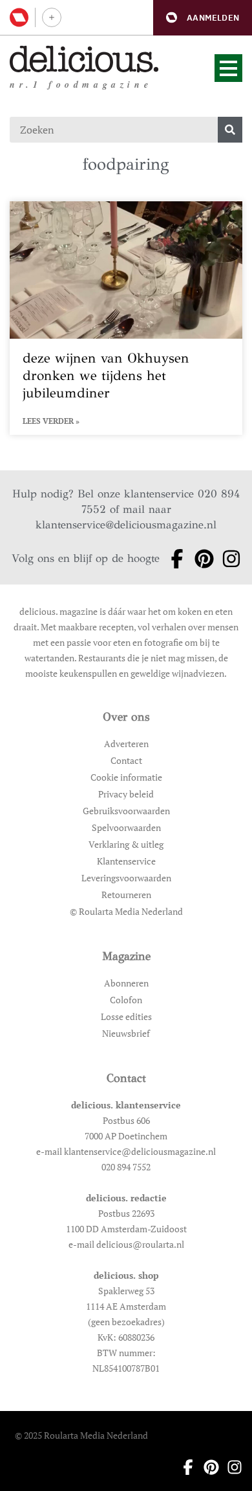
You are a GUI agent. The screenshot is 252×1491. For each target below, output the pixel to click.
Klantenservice (126, 861)
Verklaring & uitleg (126, 844)
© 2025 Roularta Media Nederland (81, 1435)
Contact (126, 760)
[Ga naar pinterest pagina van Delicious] (200, 558)
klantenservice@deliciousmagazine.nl (126, 525)
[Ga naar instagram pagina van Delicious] (227, 558)
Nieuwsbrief (126, 1033)
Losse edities (126, 1016)
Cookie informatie (126, 777)
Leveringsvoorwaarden (126, 878)
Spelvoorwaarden (126, 827)
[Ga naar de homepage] (84, 59)
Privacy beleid (126, 794)
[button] (202, 17)
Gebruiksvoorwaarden (126, 811)
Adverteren (126, 743)
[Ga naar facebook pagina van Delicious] (173, 558)
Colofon (126, 1000)
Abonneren (126, 983)
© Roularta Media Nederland (126, 911)
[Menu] (228, 68)
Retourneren (126, 894)
